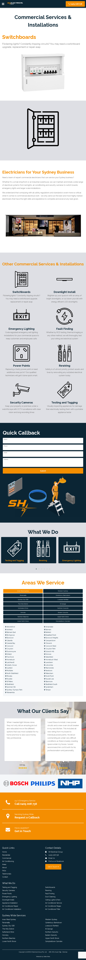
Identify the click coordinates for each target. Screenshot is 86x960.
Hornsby (5, 935)
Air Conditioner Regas (53, 906)
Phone (6, 446)
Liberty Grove (11, 665)
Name (6, 439)
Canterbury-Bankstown (53, 922)
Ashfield (9, 629)
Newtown (48, 670)
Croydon (9, 649)
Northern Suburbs (51, 932)
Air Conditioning (8, 861)
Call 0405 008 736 (26, 803)
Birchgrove (10, 635)
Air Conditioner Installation (11, 909)
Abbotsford (10, 627)
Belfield (48, 632)
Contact (5, 877)
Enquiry (6, 459)
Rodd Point (49, 676)
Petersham (49, 673)
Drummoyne (11, 651)
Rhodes (9, 676)
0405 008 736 (76, 4)
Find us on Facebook (56, 861)
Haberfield (49, 657)
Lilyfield (9, 668)
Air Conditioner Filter (52, 909)
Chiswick (48, 643)
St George (49, 929)
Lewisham (49, 662)
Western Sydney (51, 919)
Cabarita (9, 640)
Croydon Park (50, 649)
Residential (6, 855)
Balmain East (11, 632)
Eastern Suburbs (51, 935)
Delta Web (47, 956)
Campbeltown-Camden (53, 941)
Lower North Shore (9, 941)
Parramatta (6, 922)
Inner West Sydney (9, 919)
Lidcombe (49, 665)
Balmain (48, 629)
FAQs (4, 871)
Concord (9, 646)
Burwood (9, 638)
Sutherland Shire (8, 932)
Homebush (10, 660)
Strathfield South (51, 684)
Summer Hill (11, 687)
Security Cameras (8, 890)
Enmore (48, 654)
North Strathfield (12, 673)
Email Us (51, 858)
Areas (4, 864)
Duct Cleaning (50, 897)
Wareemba (10, 692)
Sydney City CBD (8, 926)
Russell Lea (49, 679)
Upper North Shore (52, 938)
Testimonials (6, 874)
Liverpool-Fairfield (51, 926)
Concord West (50, 646)
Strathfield (10, 684)
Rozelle (9, 679)
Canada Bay (10, 643)
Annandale (49, 627)
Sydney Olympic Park (14, 690)
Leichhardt (10, 662)
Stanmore (48, 681)
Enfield (9, 654)
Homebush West (51, 660)
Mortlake (9, 670)
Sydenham (49, 687)
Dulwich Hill (49, 651)
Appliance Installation (10, 903)
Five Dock (10, 657)
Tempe (48, 690)
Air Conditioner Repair (10, 906)
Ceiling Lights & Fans (52, 900)
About (4, 867)
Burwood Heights (51, 638)
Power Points (7, 893)
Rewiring (48, 890)
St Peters (9, 681)
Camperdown (50, 640)
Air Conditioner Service (53, 903)
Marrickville (49, 668)
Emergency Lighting (9, 897)
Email (6, 452)
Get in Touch (23, 831)
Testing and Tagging (9, 887)
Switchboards (50, 887)
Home (4, 852)
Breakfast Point (50, 635)
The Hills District (8, 929)
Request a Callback (27, 817)
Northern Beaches (8, 938)
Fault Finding (49, 893)
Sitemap (64, 952)
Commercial (6, 858)
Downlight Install (8, 900)
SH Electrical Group (36, 952)
